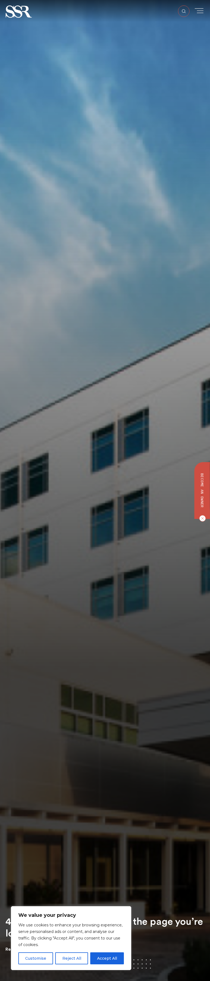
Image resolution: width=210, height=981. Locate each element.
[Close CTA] (201, 518)
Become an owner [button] (202, 490)
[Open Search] (183, 11)
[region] (71, 938)
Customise (35, 958)
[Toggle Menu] (199, 10)
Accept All (107, 958)
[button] (18, 11)
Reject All (71, 958)
